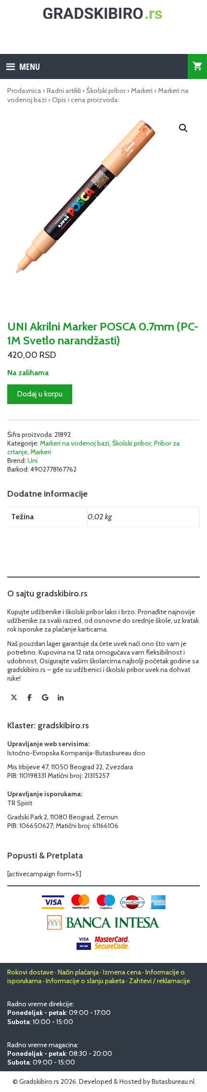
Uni (32, 460)
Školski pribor (106, 90)
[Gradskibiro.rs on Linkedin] (60, 698)
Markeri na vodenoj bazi (74, 443)
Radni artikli (64, 90)
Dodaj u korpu (40, 393)
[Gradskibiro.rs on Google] (45, 697)
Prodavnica (24, 90)
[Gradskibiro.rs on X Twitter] (14, 697)
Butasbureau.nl (173, 1081)
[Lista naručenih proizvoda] (197, 66)
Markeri (142, 90)
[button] (183, 128)
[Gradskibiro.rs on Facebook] (29, 697)
